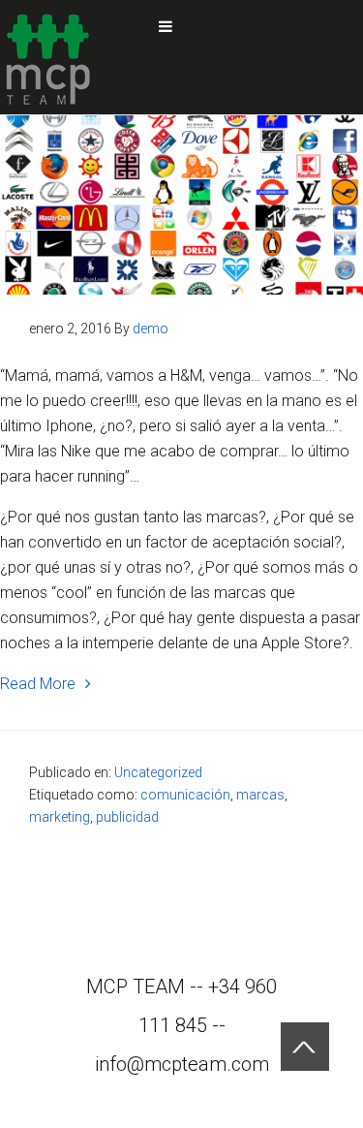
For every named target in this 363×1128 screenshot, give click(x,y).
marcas (260, 794)
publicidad (127, 817)
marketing (59, 817)
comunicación (185, 794)
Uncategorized (158, 772)
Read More (38, 683)
